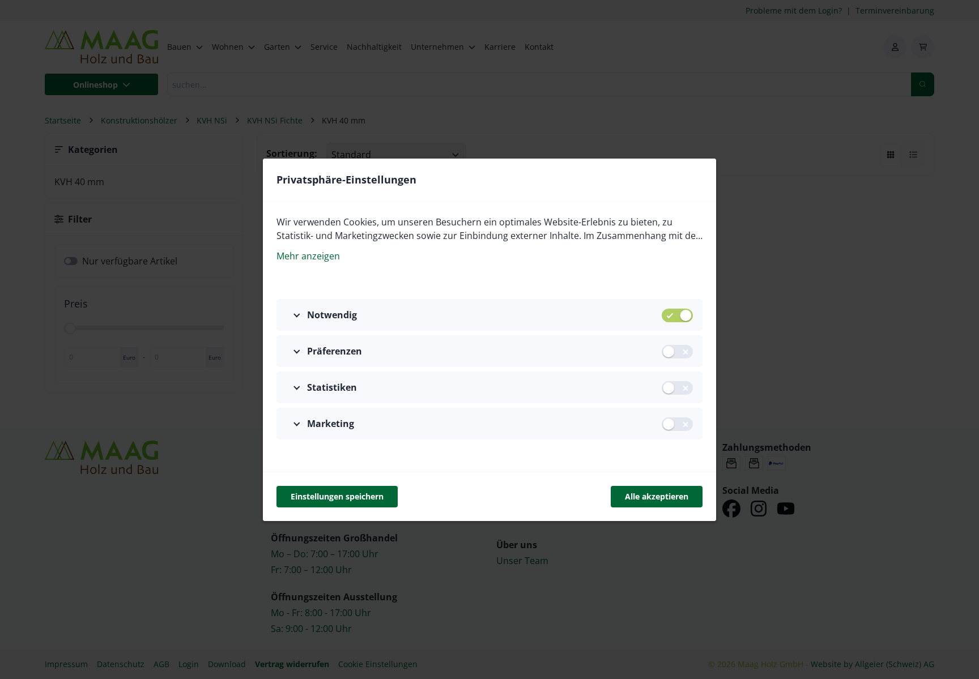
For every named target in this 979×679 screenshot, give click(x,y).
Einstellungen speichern (337, 496)
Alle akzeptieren (656, 496)
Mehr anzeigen (308, 256)
